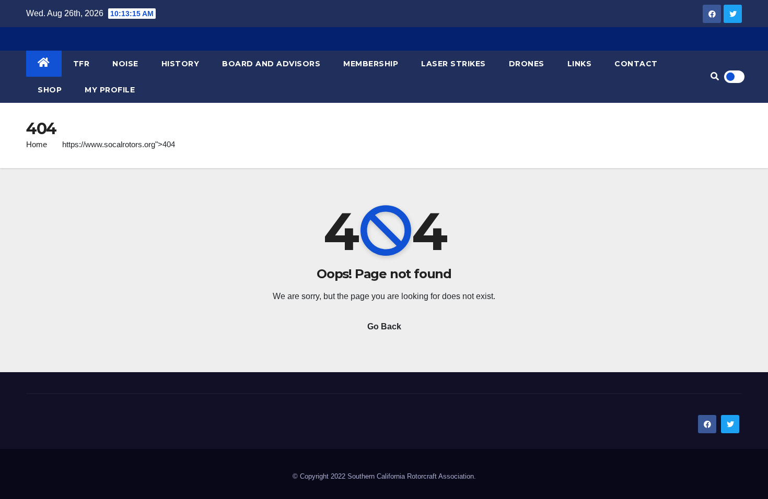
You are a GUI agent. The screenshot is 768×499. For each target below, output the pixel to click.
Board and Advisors (271, 63)
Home (36, 144)
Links (579, 63)
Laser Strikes (453, 63)
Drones (526, 63)
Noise (125, 63)
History (180, 63)
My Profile (110, 89)
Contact (636, 63)
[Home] (44, 64)
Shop (50, 89)
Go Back (384, 326)
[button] (715, 76)
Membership (370, 63)
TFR (81, 63)
